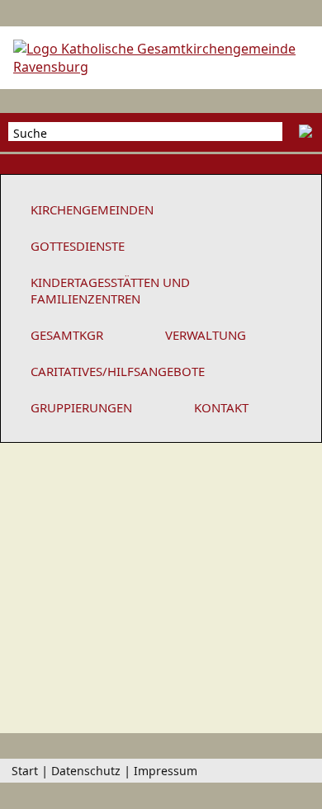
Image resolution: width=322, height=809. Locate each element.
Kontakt (221, 407)
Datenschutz (86, 770)
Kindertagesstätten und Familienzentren (110, 290)
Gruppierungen (81, 407)
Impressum (165, 770)
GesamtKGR (67, 335)
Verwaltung (205, 335)
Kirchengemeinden (92, 209)
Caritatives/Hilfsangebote (118, 371)
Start (25, 770)
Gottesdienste (78, 246)
